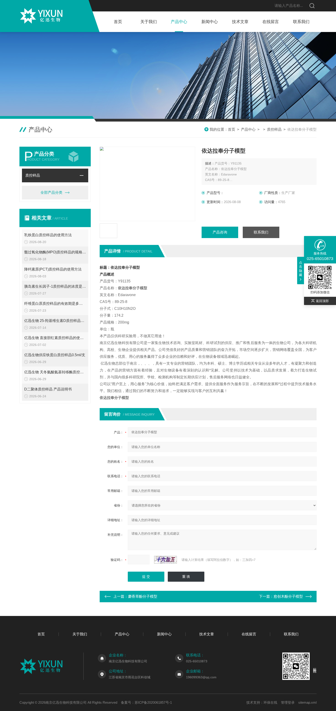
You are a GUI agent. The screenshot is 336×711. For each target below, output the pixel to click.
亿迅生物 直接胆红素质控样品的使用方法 (55, 338)
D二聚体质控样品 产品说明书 (48, 389)
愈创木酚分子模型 (288, 596)
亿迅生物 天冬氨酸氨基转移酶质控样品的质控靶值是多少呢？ (55, 372)
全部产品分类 (51, 192)
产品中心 (179, 21)
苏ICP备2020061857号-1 (153, 702)
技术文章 (240, 21)
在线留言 (270, 21)
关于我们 (148, 21)
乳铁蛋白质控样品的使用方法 (48, 235)
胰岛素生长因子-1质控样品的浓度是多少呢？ (55, 286)
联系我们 (301, 21)
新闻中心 (209, 21)
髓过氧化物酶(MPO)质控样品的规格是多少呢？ (55, 252)
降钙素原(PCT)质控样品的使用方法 (53, 269)
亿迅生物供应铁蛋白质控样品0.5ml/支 (54, 355)
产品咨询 (220, 232)
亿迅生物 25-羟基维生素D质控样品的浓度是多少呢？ (55, 321)
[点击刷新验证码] (165, 560)
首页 (118, 21)
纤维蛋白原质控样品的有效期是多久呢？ (55, 303)
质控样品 (274, 129)
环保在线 (270, 702)
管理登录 (288, 702)
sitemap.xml (307, 702)
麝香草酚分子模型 (142, 596)
